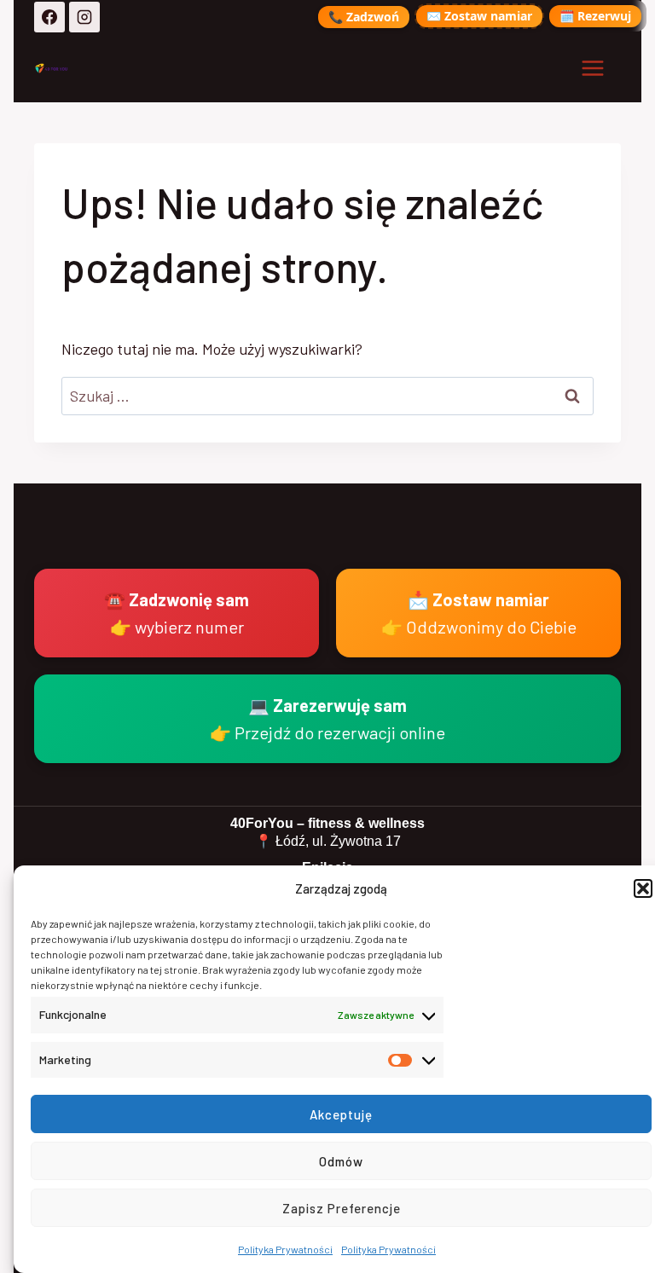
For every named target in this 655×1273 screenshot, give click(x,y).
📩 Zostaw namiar (479, 613)
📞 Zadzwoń (363, 17)
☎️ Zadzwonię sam (176, 613)
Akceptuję (341, 1114)
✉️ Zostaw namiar (479, 16)
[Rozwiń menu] (592, 67)
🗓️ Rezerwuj (595, 16)
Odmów (341, 1161)
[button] (643, 888)
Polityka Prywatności (285, 1249)
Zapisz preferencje (341, 1208)
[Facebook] (49, 17)
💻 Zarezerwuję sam (327, 719)
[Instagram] (84, 17)
